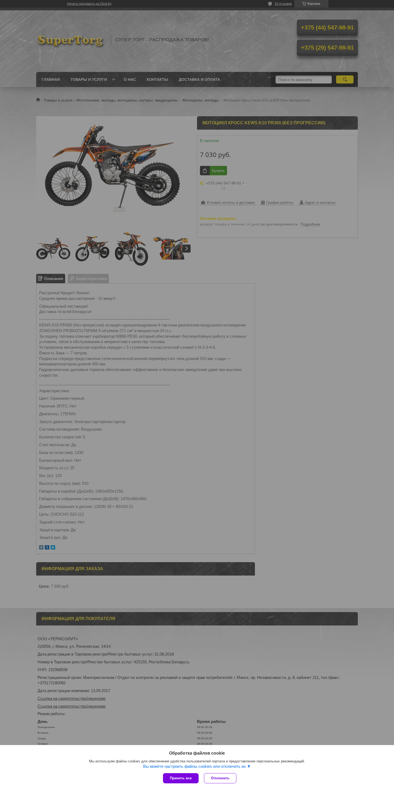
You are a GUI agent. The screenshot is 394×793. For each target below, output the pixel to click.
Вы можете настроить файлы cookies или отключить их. (195, 766)
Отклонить (220, 778)
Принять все (181, 778)
